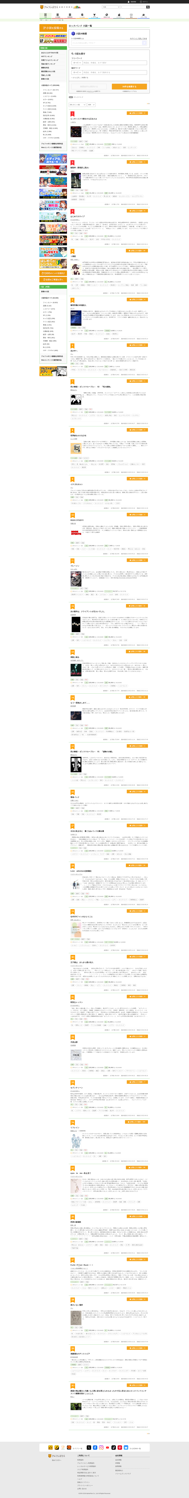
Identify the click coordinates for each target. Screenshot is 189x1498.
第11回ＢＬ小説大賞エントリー (80, 1337)
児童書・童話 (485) (49, 341)
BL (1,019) (46, 347)
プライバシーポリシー (85, 1485)
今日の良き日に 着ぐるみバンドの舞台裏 (87, 831)
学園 (85, 334)
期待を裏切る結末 (137, 1245)
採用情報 (118, 1466)
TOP (41, 20)
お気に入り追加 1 (138, 162)
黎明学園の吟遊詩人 (78, 305)
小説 (46, 20)
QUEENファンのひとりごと (82, 917)
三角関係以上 (133, 899)
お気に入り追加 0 (138, 791)
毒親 (134, 985)
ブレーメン (75, 566)
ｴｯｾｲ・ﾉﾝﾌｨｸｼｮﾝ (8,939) (51, 138)
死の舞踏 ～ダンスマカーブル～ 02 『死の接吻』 (91, 387)
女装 (97, 239)
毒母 (129, 985)
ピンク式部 (74, 439)
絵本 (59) (46, 344)
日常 (77, 285)
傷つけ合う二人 (90, 1333)
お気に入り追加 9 (138, 1299)
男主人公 (74, 415)
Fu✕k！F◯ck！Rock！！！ (82, 1265)
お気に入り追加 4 (138, 299)
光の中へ (74, 351)
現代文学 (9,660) (49, 115)
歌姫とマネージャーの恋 (78, 1202)
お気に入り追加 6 (138, 211)
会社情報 (118, 1460)
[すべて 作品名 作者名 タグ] (77, 63)
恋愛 (72, 190)
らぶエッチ (74, 1205)
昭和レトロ (84, 239)
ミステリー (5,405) (49, 96)
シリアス (92, 415)
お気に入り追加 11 (138, 606)
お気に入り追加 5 (138, 996)
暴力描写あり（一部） (78, 734)
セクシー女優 (142, 1371)
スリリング (131, 1202)
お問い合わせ (82, 1489)
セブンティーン (77, 1088)
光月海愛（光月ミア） (77, 660)
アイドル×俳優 (103, 1110)
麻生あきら (74, 390)
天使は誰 (74, 1042)
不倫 (97, 899)
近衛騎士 (82, 147)
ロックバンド (91, 147)
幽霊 (97, 1071)
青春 (72, 363)
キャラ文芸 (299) (49, 318)
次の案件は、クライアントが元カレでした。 (88, 611)
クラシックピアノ (113, 1333)
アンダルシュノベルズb (140, 1333)
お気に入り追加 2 (138, 113)
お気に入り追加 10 (138, 251)
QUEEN (112, 945)
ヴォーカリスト (103, 370)
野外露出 (82, 196)
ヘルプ (79, 1479)
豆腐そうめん (74, 800)
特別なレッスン (77, 1002)
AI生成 (73, 1374)
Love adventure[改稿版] (81, 871)
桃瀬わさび (74, 1131)
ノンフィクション (84, 945)
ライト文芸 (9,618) (49, 109)
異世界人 (115, 334)
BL (72, 233)
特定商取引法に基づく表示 (86, 1473)
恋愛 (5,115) (47, 306)
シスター (111, 1288)
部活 (143, 549)
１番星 (73, 256)
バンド (84, 549)
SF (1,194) (47, 315)
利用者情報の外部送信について (88, 1476)
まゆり (72, 171)
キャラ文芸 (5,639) (49, 106)
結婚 (78, 899)
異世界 (80, 334)
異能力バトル (127, 1288)
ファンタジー (74, 588)
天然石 (84, 1071)
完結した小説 (46, 75)
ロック (109, 549)
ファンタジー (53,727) (51, 90)
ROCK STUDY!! (77, 520)
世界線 (113, 464)
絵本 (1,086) (47, 131)
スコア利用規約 (82, 1469)
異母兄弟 (132, 370)
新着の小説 (45, 79)
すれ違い (83, 1205)
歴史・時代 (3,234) (49, 125)
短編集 (91, 150)
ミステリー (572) (49, 309)
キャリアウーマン (137, 196)
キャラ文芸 (74, 141)
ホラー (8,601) (48, 99)
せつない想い (109, 503)
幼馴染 (83, 285)
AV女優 (133, 1371)
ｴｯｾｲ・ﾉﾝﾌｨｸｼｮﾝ (75, 939)
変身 (103, 1422)
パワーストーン (130, 1071)
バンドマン (135, 415)
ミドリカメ (103, 594)
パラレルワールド (122, 464)
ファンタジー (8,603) (50, 302)
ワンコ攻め (143, 285)
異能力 (91, 334)
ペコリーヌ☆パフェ (76, 874)
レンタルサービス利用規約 (86, 1466)
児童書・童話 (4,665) (50, 128)
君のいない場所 (77, 1305)
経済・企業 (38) (48, 334)
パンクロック (119, 780)
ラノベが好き (106, 147)
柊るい (72, 1397)
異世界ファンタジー (77, 594)
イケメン (84, 686)
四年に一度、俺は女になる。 (80, 464)
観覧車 (115, 196)
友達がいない (117, 147)
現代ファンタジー (118, 1071)
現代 (115, 415)
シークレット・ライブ (97, 854)
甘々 (95, 1156)
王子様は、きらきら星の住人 (82, 962)
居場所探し (113, 370)
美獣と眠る (75, 657)
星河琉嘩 (73, 706)
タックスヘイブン (124, 196)
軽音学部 (116, 549)
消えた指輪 (127, 854)
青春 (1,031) (47, 325)
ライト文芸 (74, 458)
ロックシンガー (124, 1371)
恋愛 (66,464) (48, 93)
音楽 (107, 464)
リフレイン (75, 1128)
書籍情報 (83, 1131)
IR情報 (117, 1463)
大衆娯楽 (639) (48, 331)
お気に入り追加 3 (138, 560)
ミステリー (74, 848)
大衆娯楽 (73, 327)
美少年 (92, 239)
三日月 (118, 503)
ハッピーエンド (86, 640)
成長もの (104, 1288)
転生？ (109, 1422)
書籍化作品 (45, 68)
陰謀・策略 (122, 1202)
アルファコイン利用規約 (85, 1463)
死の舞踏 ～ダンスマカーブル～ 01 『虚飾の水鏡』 (92, 752)
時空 (143, 464)
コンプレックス (76, 418)
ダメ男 (128, 1245)
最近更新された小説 (48, 71)
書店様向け (119, 1470)
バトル (84, 1288)
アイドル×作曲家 (96, 1025)
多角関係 (97, 1202)
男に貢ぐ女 (107, 196)
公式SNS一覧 (136, 1448)
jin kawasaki (74, 1357)
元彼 (120, 640)
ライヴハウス (82, 370)
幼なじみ (93, 464)
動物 (87, 594)
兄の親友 (119, 731)
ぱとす (72, 308)
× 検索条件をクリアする (129, 91)
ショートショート (76, 1371)
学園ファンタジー (92, 285)
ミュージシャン (105, 899)
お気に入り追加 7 (138, 956)
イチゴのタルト (77, 484)
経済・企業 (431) (49, 122)
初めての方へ (56, 1460)
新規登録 (133, 2)
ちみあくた (74, 834)
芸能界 (142, 899)
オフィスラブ (104, 686)
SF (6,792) (47, 103)
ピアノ (115, 899)
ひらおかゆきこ (75, 219)
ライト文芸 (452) (49, 322)
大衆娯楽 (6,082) (49, 119)
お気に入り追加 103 (137, 1122)
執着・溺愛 (134, 285)
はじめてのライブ (78, 216)
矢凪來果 (73, 614)
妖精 (116, 594)
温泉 (124, 147)
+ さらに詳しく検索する (79, 77)
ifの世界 (101, 464)
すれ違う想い (80, 1333)
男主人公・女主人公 (134, 549)
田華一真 (73, 1225)
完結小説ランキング (48, 64)
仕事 (125, 640)
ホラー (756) (47, 312)
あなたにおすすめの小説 (49, 53)
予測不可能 (74, 1248)
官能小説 (82, 199)
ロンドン (100, 415)
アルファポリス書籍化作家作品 (52, 144)
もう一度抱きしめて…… (80, 703)
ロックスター (113, 1371)
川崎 (98, 147)
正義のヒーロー (135, 464)
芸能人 (91, 731)
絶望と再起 (108, 415)
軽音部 (99, 814)
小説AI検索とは (78, 38)
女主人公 (119, 854)
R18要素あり (110, 731)
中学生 (73, 370)
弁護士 (108, 334)
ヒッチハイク (132, 147)
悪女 (121, 1245)
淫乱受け (113, 285)
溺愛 (108, 1071)
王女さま (74, 147)
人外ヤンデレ (75, 288)
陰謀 (108, 854)
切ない (84, 899)
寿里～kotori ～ (75, 259)
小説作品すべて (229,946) (50, 85)
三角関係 (112, 686)
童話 (92, 594)
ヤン (72, 354)
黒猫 (98, 1422)
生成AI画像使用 (91, 734)
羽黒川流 (73, 523)
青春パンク (75, 797)
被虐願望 (74, 199)
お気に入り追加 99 (138, 1167)
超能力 (119, 1288)
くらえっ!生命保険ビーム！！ (79, 1268)
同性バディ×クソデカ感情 (79, 150)
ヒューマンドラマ (124, 415)
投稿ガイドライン (83, 1482)
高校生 (124, 549)
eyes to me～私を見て (81, 1173)
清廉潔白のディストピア (80, 1354)
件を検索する (129, 86)
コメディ (87, 1371)
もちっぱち (74, 569)
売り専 (89, 196)
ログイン (145, 2)
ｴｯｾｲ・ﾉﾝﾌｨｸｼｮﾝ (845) (50, 350)
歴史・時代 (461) (49, 338)
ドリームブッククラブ (123, 1474)
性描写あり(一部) (129, 731)
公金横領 (74, 196)
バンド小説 (91, 549)
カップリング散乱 (123, 285)
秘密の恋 (79, 731)
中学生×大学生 (105, 239)
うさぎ (111, 594)
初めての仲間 (123, 370)
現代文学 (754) (48, 328)
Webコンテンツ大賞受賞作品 (51, 147)
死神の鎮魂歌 (76, 1222)
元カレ (115, 640)
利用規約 (80, 1460)
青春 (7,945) (47, 112)
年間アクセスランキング (49, 60)
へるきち (73, 122)
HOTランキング (46, 56)
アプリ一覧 (78, 1448)
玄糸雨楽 (73, 1045)
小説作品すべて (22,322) (49, 298)
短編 (77, 239)
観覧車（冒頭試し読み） (80, 168)
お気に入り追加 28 (138, 651)
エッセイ (74, 945)
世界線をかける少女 (78, 435)
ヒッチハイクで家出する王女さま (84, 119)
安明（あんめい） (76, 920)
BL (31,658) (47, 135)
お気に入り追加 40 (138, 697)
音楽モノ (95, 945)
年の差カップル (76, 503)
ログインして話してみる (138, 38)
